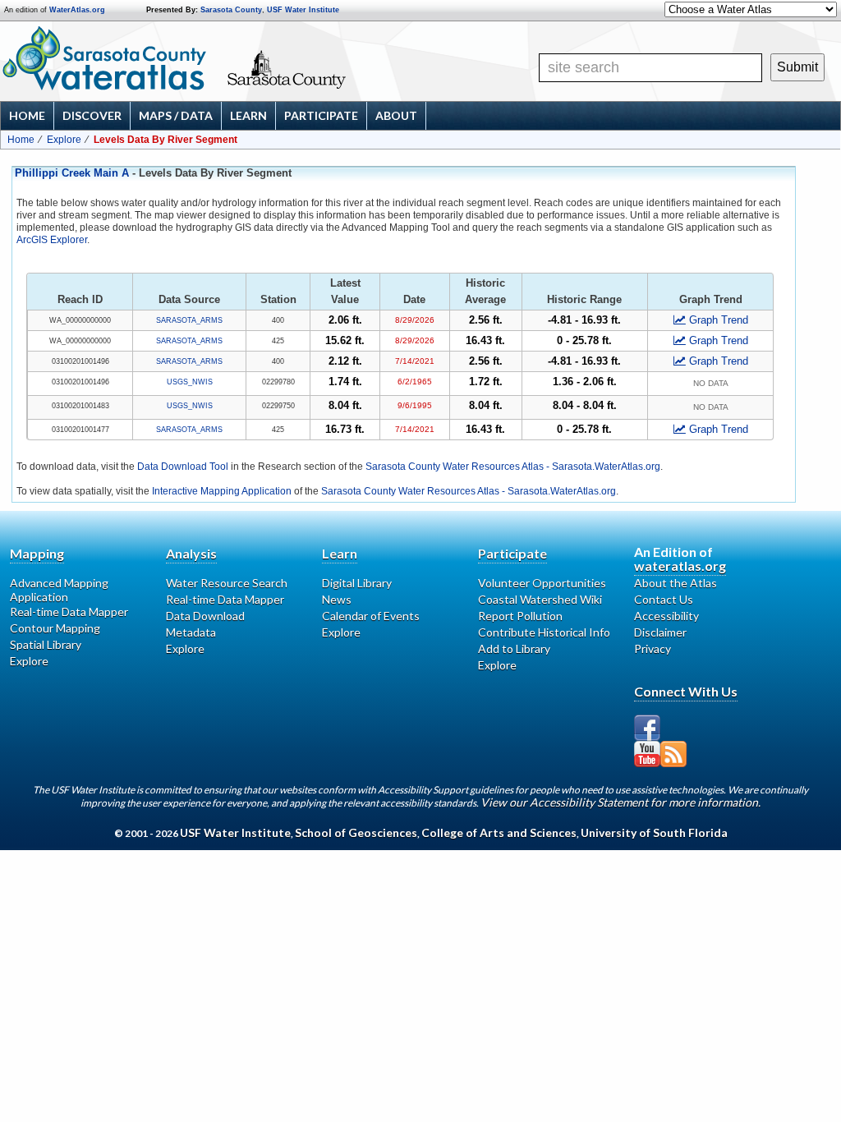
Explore (64, 139)
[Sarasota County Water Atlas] (105, 58)
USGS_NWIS (190, 382)
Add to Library (514, 648)
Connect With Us (686, 691)
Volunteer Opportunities (542, 583)
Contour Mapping (55, 628)
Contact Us (663, 599)
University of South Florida (654, 832)
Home (27, 115)
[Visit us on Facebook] (647, 728)
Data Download (205, 616)
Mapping (37, 553)
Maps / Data (176, 115)
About (396, 115)
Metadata (191, 632)
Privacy (652, 648)
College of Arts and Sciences (499, 832)
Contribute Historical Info (544, 632)
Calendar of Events (371, 616)
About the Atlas (675, 583)
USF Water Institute (303, 10)
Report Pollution (520, 616)
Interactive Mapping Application (222, 491)
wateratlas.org (680, 565)
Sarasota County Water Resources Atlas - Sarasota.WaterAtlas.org (512, 466)
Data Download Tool (182, 466)
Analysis (191, 553)
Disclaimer (660, 632)
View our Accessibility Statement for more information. (620, 802)
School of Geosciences (356, 832)
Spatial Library (45, 644)
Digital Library (357, 583)
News (337, 599)
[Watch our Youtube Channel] (647, 754)
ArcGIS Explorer (51, 240)
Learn (248, 115)
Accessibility (666, 616)
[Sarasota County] (333, 83)
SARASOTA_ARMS (189, 320)
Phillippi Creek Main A (72, 173)
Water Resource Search (226, 583)
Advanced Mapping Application (59, 590)
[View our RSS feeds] (673, 754)
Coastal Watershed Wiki (540, 599)
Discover (92, 115)
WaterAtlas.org (77, 10)
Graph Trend (718, 320)
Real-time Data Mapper (69, 611)
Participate (321, 115)
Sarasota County (231, 10)
